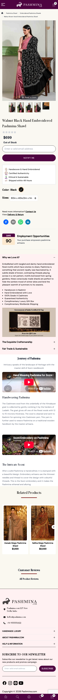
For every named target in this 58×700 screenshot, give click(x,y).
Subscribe (47, 668)
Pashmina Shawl (11, 13)
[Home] (2, 13)
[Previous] (4, 61)
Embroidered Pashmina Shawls (30, 13)
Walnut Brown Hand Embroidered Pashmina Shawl (21, 17)
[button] (54, 527)
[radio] (21, 189)
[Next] (53, 61)
